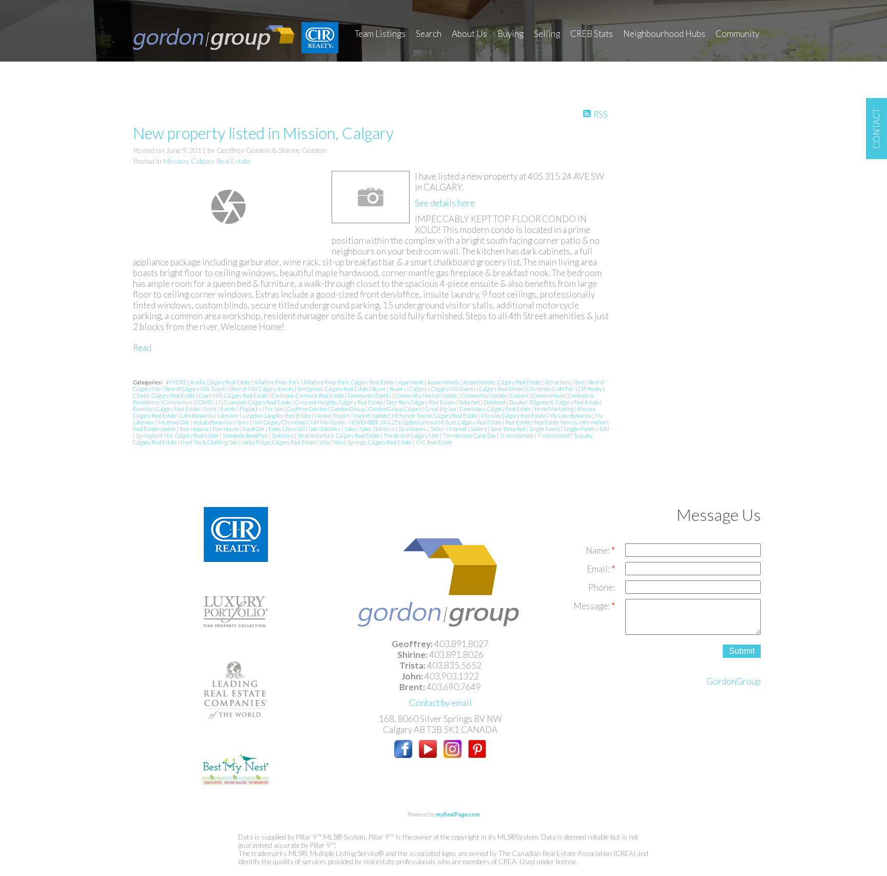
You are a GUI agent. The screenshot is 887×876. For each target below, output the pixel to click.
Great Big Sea (441, 408)
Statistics (283, 435)
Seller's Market (449, 428)
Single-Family (580, 428)
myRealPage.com (458, 814)
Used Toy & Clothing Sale (209, 442)
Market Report (332, 415)
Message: (592, 605)
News (243, 422)
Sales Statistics (378, 428)
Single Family (545, 428)
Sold (604, 428)
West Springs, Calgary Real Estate (373, 442)
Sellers (479, 428)
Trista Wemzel (516, 435)
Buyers (398, 388)
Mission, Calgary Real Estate (207, 161)
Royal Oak (254, 428)
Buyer (379, 388)
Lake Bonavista (197, 415)
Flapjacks (251, 408)
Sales (350, 428)
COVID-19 (209, 402)
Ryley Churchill (287, 428)
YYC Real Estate (433, 442)
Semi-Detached (508, 428)
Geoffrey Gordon (307, 408)
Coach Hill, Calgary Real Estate (234, 395)
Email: (599, 568)
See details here (445, 203)
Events (228, 408)
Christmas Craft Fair (551, 388)
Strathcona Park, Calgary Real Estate (339, 435)
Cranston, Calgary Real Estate (258, 402)
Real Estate (518, 422)
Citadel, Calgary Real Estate (164, 395)
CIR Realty (590, 388)
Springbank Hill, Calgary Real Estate (178, 435)
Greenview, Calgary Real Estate (495, 408)
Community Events (370, 395)
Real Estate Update (155, 428)
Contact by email (440, 702)
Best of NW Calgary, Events (263, 388)
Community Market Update (427, 395)
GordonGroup (733, 681)
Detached (469, 402)
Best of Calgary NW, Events (196, 388)
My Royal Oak (174, 422)
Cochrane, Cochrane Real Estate (308, 395)
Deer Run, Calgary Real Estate (420, 402)
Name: (598, 550)
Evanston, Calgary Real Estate (167, 408)
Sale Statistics (325, 428)
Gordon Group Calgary (395, 408)
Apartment (411, 382)
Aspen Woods (443, 382)
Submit (742, 651)
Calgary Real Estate (501, 388)
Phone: (601, 587)
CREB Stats (591, 33)
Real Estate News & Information (570, 422)
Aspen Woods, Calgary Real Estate (502, 382)
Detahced (495, 402)
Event (210, 408)
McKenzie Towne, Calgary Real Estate (435, 415)
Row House (226, 428)
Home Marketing (554, 408)
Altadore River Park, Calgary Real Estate (349, 382)
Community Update (484, 395)
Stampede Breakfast (245, 435)
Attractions (558, 382)
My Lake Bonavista (570, 415)
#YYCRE (176, 382)
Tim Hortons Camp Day (469, 435)
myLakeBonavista (213, 422)
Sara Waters (413, 428)
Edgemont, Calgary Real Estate (565, 402)
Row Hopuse (195, 428)
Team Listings (380, 33)
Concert (520, 395)
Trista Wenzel (554, 435)
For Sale (274, 408)
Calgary (419, 388)
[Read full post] (228, 207)
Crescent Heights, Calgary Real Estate (339, 402)
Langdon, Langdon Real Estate (277, 415)
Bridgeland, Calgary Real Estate (333, 388)
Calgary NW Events (454, 388)
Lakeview (228, 415)
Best (580, 382)
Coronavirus (178, 402)
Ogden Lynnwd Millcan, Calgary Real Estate (452, 422)
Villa (325, 442)
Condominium (549, 395)
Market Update (371, 415)
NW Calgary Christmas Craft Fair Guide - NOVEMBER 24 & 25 (326, 422)
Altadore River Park (277, 382)
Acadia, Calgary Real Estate (221, 382)
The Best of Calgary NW (411, 435)
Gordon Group (348, 408)
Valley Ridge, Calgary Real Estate (279, 442)
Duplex (518, 402)
